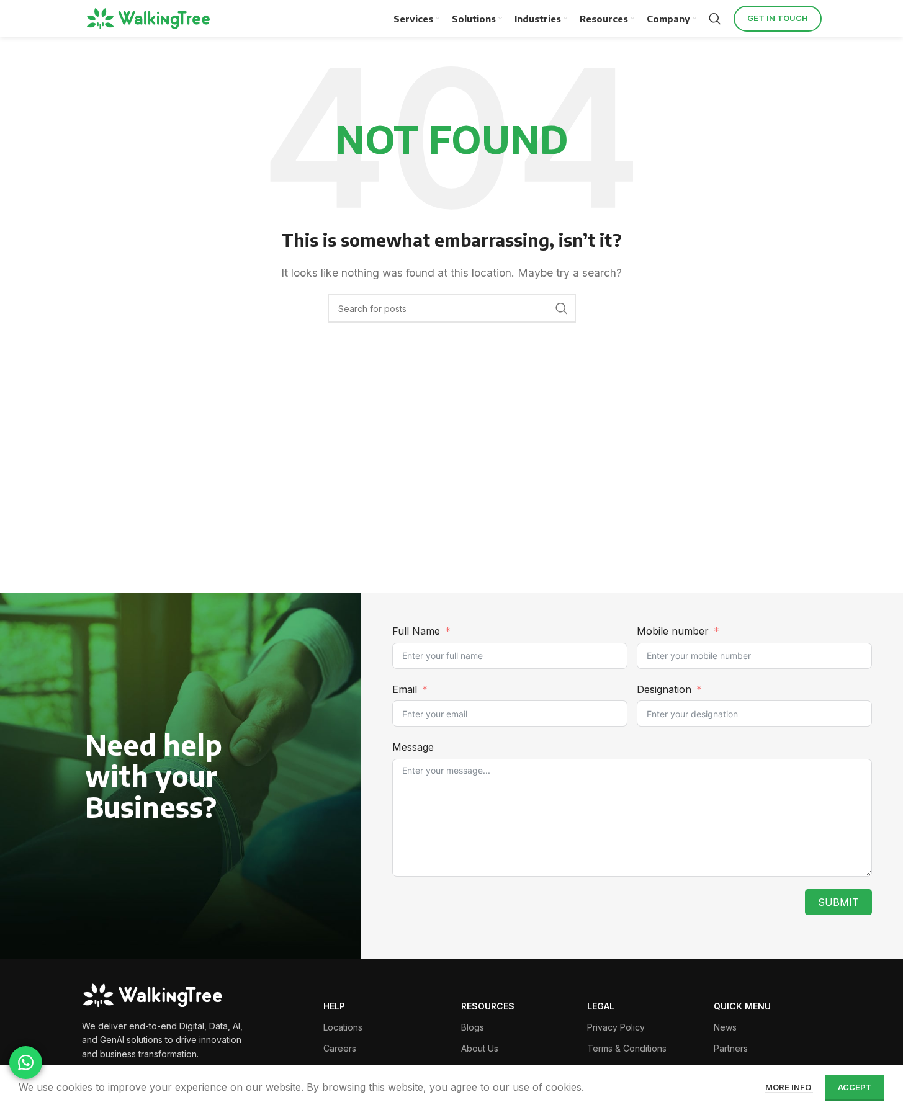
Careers (339, 1048)
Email (404, 689)
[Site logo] (150, 18)
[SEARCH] (561, 308)
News (725, 1027)
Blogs (472, 1027)
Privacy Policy (616, 1027)
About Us (479, 1048)
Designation (664, 689)
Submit (838, 902)
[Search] (715, 18)
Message (413, 747)
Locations (342, 1027)
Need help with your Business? (153, 775)
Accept (855, 1087)
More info (789, 1087)
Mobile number (674, 631)
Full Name (416, 631)
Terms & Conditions (627, 1048)
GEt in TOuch (777, 18)
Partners (731, 1048)
